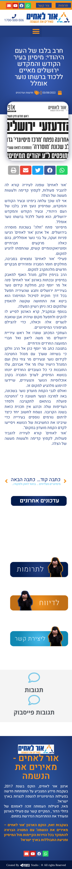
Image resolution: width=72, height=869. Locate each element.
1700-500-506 (14, 20)
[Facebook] (22, 6)
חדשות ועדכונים (24, 92)
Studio (22, 865)
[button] (36, 31)
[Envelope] (9, 6)
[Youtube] (15, 6)
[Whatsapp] (28, 6)
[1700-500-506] (14, 16)
